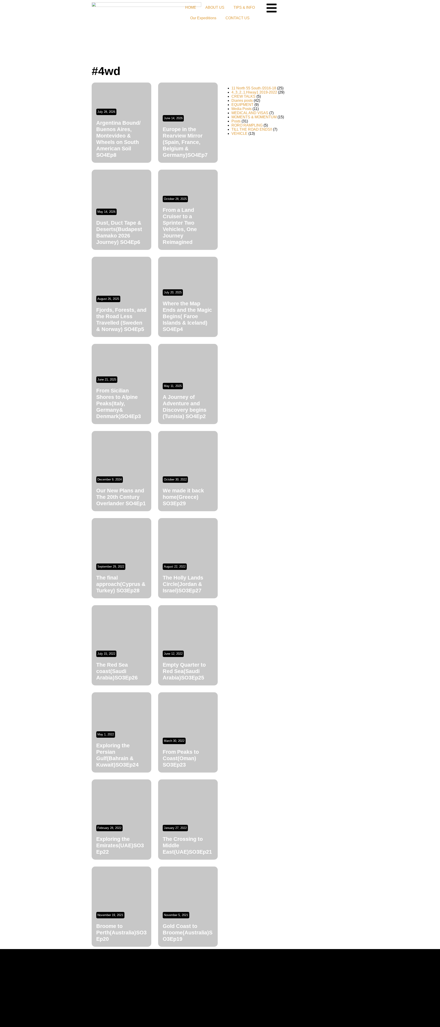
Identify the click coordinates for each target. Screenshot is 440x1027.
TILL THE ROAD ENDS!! (251, 129)
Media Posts (241, 109)
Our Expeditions (203, 18)
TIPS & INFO (244, 7)
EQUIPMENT (242, 105)
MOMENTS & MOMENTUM (254, 117)
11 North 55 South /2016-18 (253, 88)
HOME (190, 7)
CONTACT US (238, 18)
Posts (236, 121)
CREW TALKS (243, 96)
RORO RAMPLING (247, 125)
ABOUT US (214, 7)
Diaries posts (242, 100)
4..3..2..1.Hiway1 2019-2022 (254, 92)
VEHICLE (239, 133)
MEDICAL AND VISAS (249, 113)
